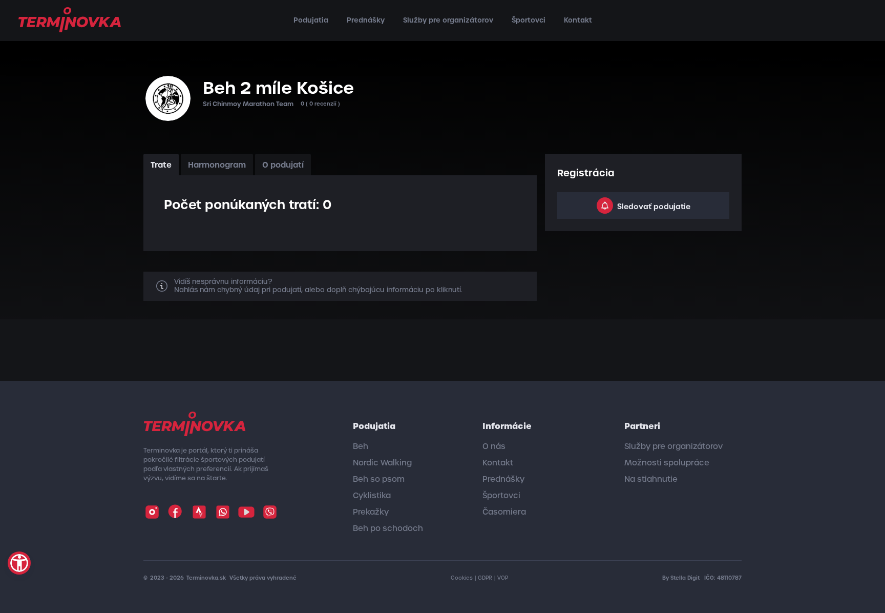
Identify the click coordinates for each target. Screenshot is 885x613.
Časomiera (504, 512)
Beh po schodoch (388, 528)
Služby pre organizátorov (448, 20)
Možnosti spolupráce (666, 463)
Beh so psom (379, 479)
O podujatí (283, 164)
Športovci (528, 20)
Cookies (462, 578)
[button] (19, 563)
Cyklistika (372, 496)
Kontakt (578, 20)
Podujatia (310, 20)
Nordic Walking (382, 463)
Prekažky (371, 512)
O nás (493, 446)
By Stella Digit (681, 578)
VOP (502, 578)
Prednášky (366, 20)
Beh (360, 446)
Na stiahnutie (651, 479)
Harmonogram (217, 164)
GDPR (485, 578)
